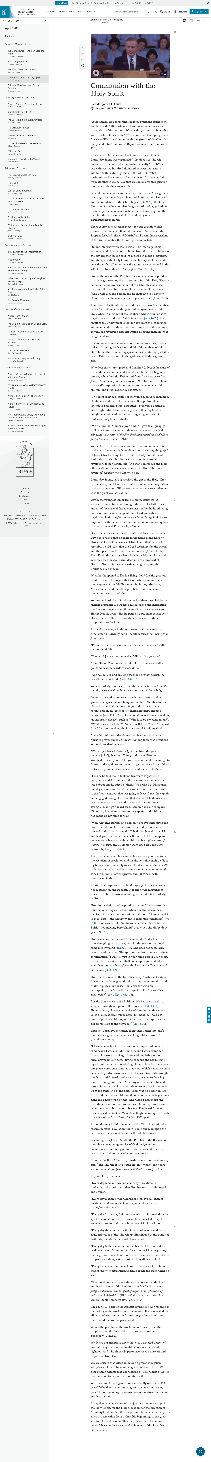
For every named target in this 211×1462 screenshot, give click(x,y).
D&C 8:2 (111, 970)
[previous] (54, 734)
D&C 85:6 (151, 1006)
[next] (207, 734)
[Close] (82, 47)
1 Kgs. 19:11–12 (122, 995)
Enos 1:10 (124, 948)
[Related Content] (198, 20)
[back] (3, 20)
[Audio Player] (200, 1451)
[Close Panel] (45, 20)
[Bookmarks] (191, 20)
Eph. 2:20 (145, 202)
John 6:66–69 (129, 679)
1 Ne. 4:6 (101, 932)
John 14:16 (160, 298)
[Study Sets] (184, 20)
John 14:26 (150, 318)
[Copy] (82, 60)
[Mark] (82, 54)
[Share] (82, 65)
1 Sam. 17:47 (154, 551)
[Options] (205, 20)
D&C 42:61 (115, 715)
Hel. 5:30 (139, 1024)
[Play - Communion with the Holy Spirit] (96, 73)
